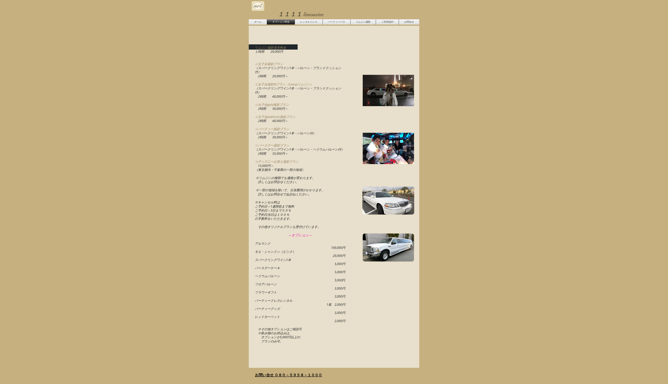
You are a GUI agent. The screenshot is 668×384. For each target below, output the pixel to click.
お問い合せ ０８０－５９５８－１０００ (288, 374)
